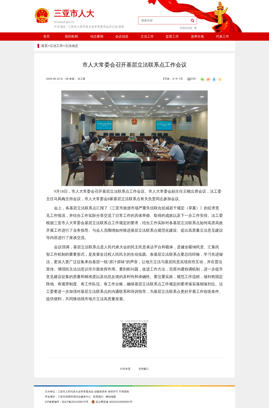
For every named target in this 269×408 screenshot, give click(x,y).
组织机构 (71, 36)
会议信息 (121, 36)
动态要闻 (96, 36)
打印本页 (125, 368)
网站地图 (111, 396)
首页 (46, 36)
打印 (193, 78)
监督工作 (172, 36)
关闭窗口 (144, 368)
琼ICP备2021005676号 (75, 401)
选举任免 (197, 36)
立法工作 (147, 36)
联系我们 (98, 396)
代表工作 (222, 36)
